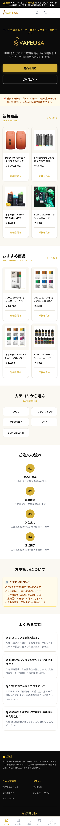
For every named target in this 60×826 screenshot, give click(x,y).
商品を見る (30, 68)
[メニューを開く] (53, 12)
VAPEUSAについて (10, 787)
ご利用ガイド (30, 79)
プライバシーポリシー (42, 792)
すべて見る (52, 117)
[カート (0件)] (45, 12)
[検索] (37, 12)
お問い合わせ (8, 798)
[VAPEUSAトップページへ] (11, 12)
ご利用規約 (37, 787)
